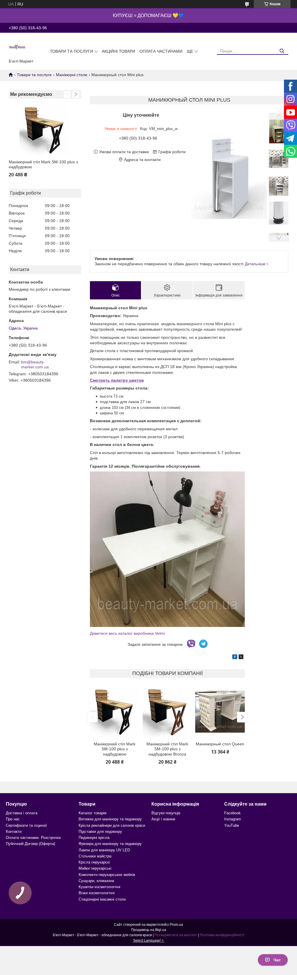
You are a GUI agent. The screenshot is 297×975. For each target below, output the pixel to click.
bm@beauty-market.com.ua (35, 364)
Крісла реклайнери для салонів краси (112, 825)
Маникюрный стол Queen (220, 744)
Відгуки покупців (165, 813)
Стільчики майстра (95, 856)
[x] (241, 657)
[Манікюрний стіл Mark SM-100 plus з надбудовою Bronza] (167, 712)
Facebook (232, 813)
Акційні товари (118, 51)
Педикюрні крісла (94, 837)
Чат (277, 960)
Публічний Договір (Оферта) (30, 844)
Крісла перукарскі (94, 862)
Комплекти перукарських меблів (107, 874)
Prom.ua (176, 925)
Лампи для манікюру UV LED (104, 850)
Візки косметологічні (97, 893)
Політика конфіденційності (222, 935)
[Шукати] (281, 51)
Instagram (232, 819)
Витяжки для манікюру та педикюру (110, 819)
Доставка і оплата (21, 813)
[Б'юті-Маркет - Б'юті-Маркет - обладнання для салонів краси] (17, 47)
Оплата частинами (161, 51)
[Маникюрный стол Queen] (220, 712)
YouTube (231, 825)
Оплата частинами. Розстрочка (33, 837)
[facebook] (234, 657)
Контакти (13, 831)
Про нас (13, 819)
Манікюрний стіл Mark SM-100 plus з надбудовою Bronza (167, 749)
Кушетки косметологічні (99, 887)
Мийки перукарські (95, 868)
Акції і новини (163, 819)
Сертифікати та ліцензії (26, 825)
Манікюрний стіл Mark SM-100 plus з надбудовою (43, 164)
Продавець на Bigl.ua (148, 930)
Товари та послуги (71, 51)
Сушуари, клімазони (96, 881)
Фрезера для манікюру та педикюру (110, 844)
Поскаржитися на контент (176, 935)
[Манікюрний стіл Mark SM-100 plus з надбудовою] (45, 130)
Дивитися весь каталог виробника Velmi (127, 633)
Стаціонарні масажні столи (102, 899)
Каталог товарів (92, 813)
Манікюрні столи (71, 75)
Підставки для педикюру (100, 831)
